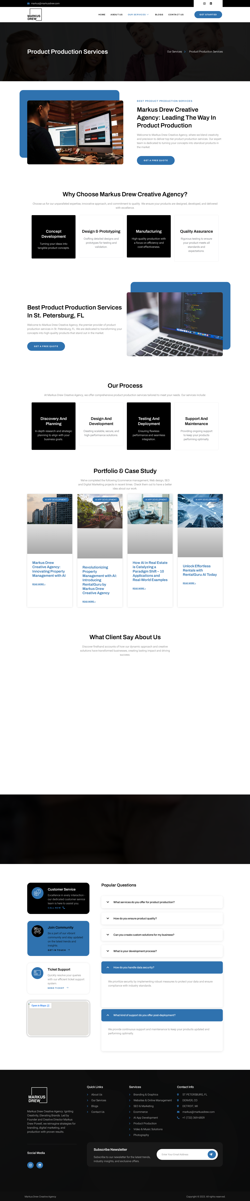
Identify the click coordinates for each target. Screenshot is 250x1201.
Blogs (159, 14)
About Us (117, 14)
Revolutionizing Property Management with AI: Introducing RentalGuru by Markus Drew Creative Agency (99, 580)
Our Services (137, 14)
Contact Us (176, 14)
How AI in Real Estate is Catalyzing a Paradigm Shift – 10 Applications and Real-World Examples (150, 571)
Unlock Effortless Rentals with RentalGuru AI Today (200, 570)
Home (101, 14)
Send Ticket (56, 988)
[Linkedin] (39, 1165)
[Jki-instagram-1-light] (30, 1165)
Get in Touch (57, 950)
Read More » (38, 584)
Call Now (54, 908)
